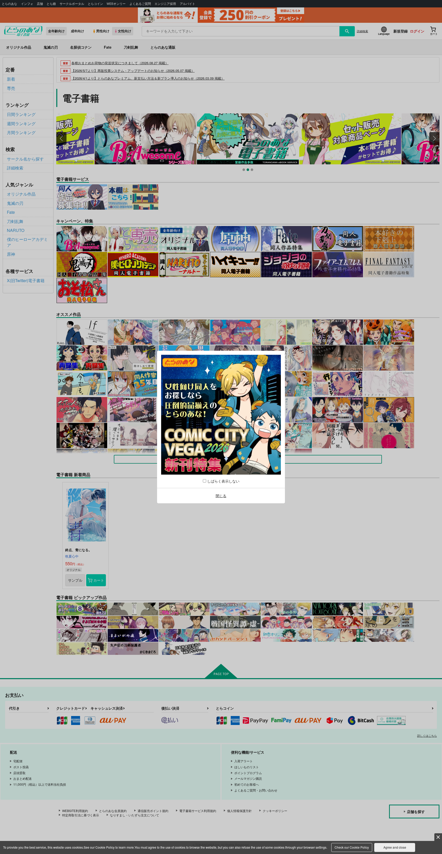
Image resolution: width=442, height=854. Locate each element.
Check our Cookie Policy (352, 847)
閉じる (221, 495)
